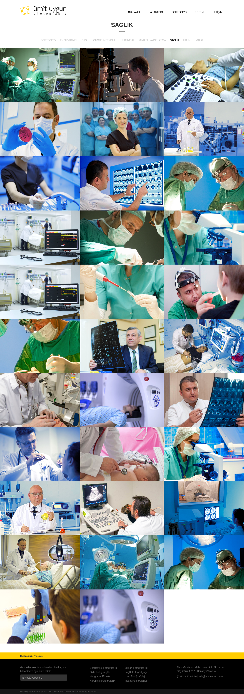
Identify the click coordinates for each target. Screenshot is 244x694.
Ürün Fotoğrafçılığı (135, 676)
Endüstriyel (68, 40)
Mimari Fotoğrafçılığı (136, 667)
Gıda (85, 40)
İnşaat (199, 40)
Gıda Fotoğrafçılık (100, 672)
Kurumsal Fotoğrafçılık (102, 680)
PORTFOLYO (179, 12)
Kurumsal (128, 40)
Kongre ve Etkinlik (100, 676)
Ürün (186, 40)
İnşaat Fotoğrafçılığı (136, 680)
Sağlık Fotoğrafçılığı (136, 672)
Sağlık (174, 40)
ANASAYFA (134, 12)
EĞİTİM (199, 12)
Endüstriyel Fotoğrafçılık (103, 667)
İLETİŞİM (217, 12)
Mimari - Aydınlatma (152, 40)
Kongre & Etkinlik (104, 40)
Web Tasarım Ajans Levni (84, 691)
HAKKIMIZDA (155, 12)
